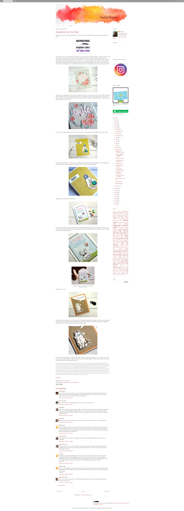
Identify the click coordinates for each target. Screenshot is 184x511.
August (117, 137)
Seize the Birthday (122, 260)
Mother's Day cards (120, 247)
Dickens (117, 233)
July (117, 139)
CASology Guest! (119, 163)
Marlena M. (61, 444)
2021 (115, 124)
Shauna (61, 466)
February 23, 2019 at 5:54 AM (66, 404)
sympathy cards (121, 269)
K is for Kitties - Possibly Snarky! (119, 169)
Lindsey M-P (102, 503)
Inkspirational (81, 35)
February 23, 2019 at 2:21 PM (66, 415)
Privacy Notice (70, 25)
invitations (121, 245)
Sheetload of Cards (117, 261)
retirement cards (125, 257)
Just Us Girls (125, 245)
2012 (115, 200)
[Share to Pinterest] (62, 384)
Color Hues (115, 229)
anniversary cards (123, 218)
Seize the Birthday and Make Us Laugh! (119, 155)
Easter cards (62, 382)
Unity (126, 271)
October (118, 133)
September (118, 135)
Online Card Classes (123, 252)
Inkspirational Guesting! (118, 172)
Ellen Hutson (124, 235)
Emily (59, 96)
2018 (115, 188)
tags (127, 269)
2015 (115, 194)
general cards (69, 382)
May (117, 143)
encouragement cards (118, 236)
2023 (115, 120)
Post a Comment (61, 485)
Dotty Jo (61, 400)
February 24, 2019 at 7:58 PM (66, 441)
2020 (115, 126)
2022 (115, 122)
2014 (115, 196)
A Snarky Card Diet (119, 158)
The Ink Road (120, 271)
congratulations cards (123, 229)
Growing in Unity (119, 241)
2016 (115, 192)
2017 (115, 190)
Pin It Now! (58, 377)
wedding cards (125, 273)
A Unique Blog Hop (120, 214)
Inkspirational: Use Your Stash (119, 161)
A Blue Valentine (119, 183)
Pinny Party (115, 257)
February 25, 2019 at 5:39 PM (66, 450)
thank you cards (117, 270)
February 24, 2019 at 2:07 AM (66, 433)
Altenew (126, 217)
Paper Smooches (123, 255)
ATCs (114, 220)
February (118, 149)
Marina (60, 425)
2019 (115, 128)
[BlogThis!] (57, 384)
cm (59, 453)
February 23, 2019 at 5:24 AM (66, 397)
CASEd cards (117, 224)
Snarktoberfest (122, 264)
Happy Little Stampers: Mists (119, 151)
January (118, 185)
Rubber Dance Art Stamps (118, 258)
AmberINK (115, 218)
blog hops (125, 222)
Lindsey (122, 31)
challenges (116, 226)
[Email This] (56, 384)
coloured (71, 162)
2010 (115, 204)
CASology (126, 224)
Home (58, 25)
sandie (60, 391)
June (117, 141)
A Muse (123, 213)
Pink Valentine (118, 181)
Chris (70, 320)
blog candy (120, 222)
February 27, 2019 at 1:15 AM (66, 482)
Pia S (60, 407)
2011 (115, 202)
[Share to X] (59, 384)
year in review (123, 274)
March (117, 147)
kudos (114, 247)
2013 (115, 198)
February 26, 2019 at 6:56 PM (66, 474)
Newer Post (59, 491)
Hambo (118, 242)
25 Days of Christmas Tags (120, 212)
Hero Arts (124, 244)
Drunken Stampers (124, 233)
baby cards (119, 220)
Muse (120, 248)
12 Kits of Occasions (117, 211)
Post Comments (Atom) (86, 494)
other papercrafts (117, 254)
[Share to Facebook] (60, 384)
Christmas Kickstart (123, 227)
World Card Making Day (117, 274)
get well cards (116, 240)
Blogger (109, 508)
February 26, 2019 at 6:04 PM (66, 463)
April (117, 145)
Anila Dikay (61, 477)
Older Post (106, 491)
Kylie (60, 418)
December (118, 129)
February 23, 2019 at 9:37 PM (66, 422)
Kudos (63, 25)
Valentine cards (117, 273)
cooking (114, 230)
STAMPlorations (117, 267)
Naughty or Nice (121, 251)
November (118, 131)
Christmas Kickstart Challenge (119, 176)
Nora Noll (61, 436)
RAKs (119, 257)
